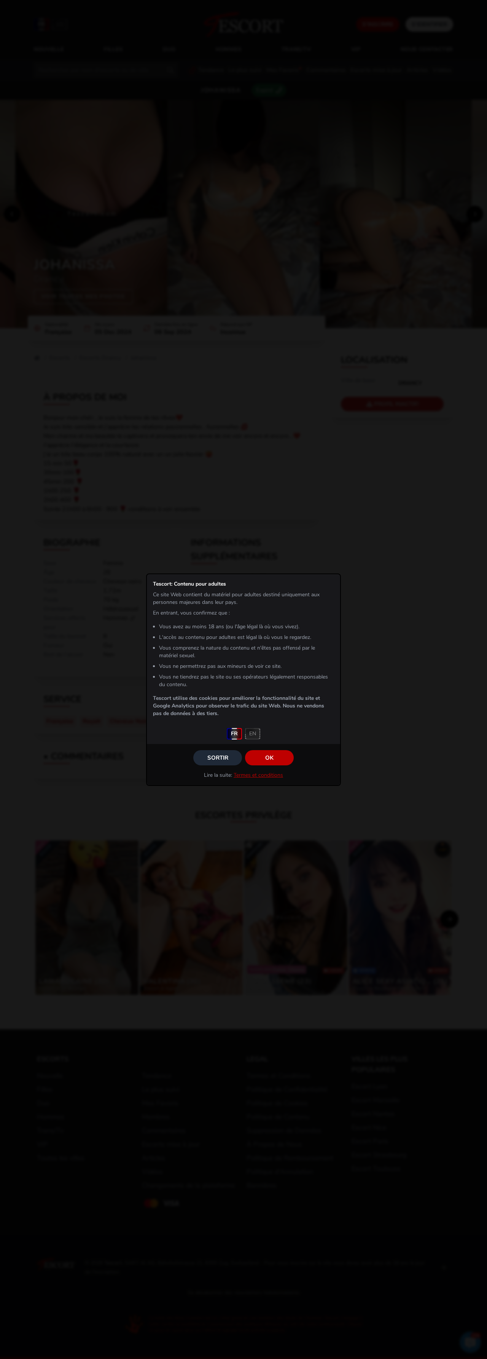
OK (269, 758)
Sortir (217, 758)
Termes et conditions (258, 775)
